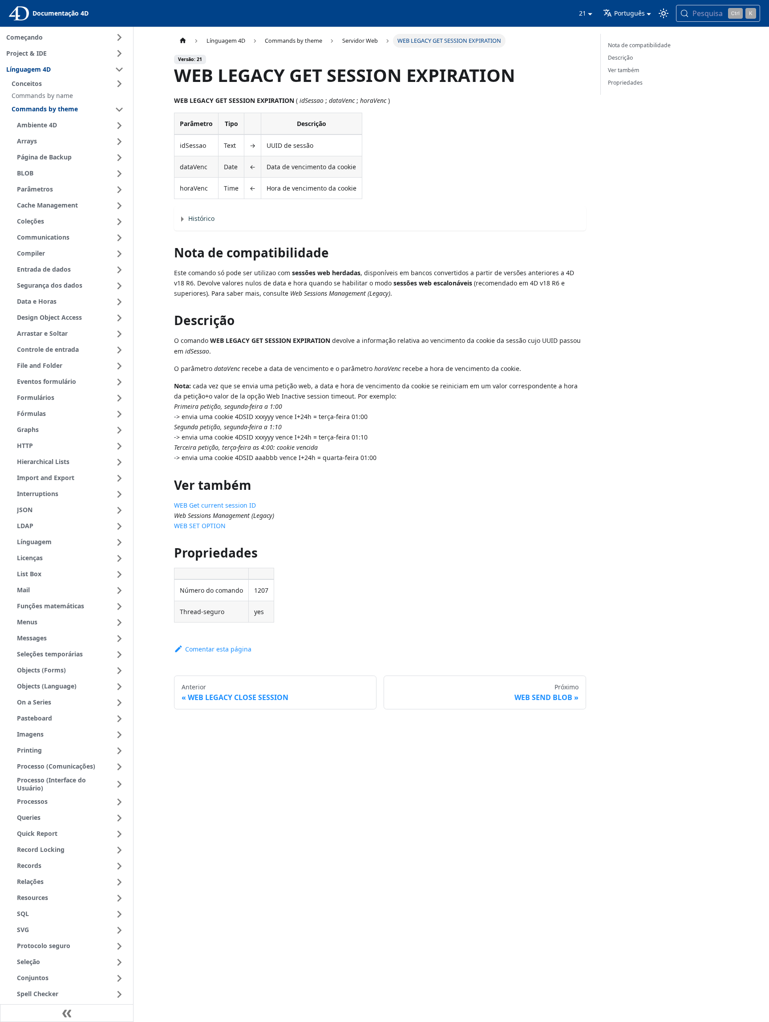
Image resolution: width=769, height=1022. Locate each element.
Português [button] (629, 13)
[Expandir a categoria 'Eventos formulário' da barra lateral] (119, 382)
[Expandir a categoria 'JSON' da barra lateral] (119, 510)
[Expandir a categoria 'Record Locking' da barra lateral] (119, 850)
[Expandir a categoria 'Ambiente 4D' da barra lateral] (119, 125)
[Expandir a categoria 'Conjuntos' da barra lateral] (119, 978)
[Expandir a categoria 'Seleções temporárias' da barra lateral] (119, 654)
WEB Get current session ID (215, 505)
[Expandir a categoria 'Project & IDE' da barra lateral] (119, 53)
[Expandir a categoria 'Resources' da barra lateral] (119, 898)
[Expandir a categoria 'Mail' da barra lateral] (119, 590)
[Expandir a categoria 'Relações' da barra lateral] (119, 882)
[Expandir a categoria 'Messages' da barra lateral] (119, 638)
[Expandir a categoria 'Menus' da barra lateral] (119, 622)
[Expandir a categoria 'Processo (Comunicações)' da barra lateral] (119, 767)
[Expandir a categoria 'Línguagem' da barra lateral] (119, 542)
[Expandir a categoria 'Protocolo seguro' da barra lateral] (119, 946)
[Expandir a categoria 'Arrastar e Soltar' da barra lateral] (119, 334)
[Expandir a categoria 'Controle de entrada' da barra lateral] (119, 350)
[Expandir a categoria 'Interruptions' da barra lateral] (119, 494)
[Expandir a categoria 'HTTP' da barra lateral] (119, 446)
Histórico (201, 218)
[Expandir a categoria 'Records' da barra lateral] (119, 866)
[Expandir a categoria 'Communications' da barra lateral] (119, 238)
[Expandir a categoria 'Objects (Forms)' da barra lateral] (119, 671)
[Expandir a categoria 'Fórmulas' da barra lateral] (119, 414)
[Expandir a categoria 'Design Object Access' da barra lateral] (119, 318)
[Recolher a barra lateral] (67, 1013)
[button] (69, 83)
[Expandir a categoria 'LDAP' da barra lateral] (119, 526)
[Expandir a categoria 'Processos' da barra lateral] (119, 802)
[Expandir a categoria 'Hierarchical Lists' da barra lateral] (119, 462)
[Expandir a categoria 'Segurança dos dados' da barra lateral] (119, 286)
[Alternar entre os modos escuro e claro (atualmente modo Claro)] (663, 13)
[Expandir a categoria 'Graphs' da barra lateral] (119, 430)
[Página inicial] (182, 41)
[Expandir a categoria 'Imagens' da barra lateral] (119, 735)
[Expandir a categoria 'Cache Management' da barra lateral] (119, 206)
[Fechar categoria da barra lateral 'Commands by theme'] (119, 109)
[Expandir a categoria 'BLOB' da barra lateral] (119, 174)
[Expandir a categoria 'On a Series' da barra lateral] (119, 703)
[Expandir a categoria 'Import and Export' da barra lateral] (119, 478)
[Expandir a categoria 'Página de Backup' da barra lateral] (119, 158)
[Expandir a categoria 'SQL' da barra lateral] (119, 914)
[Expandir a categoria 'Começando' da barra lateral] (119, 37)
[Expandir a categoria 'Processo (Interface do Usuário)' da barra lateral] (119, 784)
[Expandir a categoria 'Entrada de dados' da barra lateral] (119, 270)
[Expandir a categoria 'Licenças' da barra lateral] (119, 558)
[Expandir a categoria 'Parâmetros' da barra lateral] (119, 190)
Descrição (620, 57)
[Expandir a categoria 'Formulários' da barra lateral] (119, 398)
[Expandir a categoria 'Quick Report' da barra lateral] (119, 834)
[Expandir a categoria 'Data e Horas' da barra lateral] (119, 302)
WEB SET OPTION (200, 525)
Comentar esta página (218, 649)
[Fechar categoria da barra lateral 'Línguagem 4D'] (119, 69)
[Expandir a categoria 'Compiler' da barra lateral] (119, 254)
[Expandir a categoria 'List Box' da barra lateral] (119, 574)
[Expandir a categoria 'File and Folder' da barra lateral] (119, 366)
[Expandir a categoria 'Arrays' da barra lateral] (119, 141)
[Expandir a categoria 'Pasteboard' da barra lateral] (119, 719)
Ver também (623, 70)
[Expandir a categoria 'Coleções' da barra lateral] (119, 222)
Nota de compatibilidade (639, 45)
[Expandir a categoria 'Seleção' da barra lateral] (119, 962)
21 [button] (582, 13)
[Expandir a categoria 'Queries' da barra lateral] (119, 818)
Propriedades (625, 82)
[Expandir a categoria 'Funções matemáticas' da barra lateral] (119, 606)
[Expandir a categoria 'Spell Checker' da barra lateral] (119, 994)
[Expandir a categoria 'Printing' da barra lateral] (119, 751)
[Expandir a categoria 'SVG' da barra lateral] (119, 930)
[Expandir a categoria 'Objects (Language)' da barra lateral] (119, 687)
